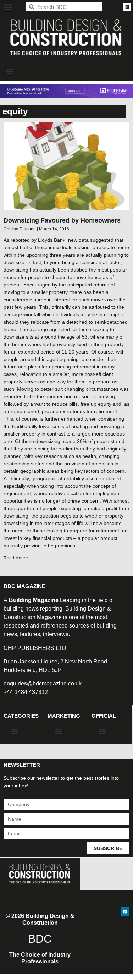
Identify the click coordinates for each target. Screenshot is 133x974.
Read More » (16, 558)
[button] (8, 7)
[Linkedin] (127, 7)
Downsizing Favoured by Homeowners (62, 220)
